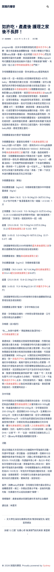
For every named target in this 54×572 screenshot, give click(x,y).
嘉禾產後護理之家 (40, 245)
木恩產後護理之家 (23, 89)
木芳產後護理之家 (10, 334)
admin (8, 39)
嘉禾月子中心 (42, 47)
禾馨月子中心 (42, 286)
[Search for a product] (48, 7)
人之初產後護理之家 (38, 425)
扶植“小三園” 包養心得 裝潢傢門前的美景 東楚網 (27, 530)
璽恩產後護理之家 (36, 92)
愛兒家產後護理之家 (20, 273)
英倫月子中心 (18, 358)
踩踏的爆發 (8, 6)
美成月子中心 (10, 380)
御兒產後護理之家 (16, 425)
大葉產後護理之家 (12, 383)
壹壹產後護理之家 (17, 228)
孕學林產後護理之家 (24, 65)
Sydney (46, 565)
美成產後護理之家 (14, 152)
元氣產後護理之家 (39, 141)
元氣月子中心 (38, 54)
